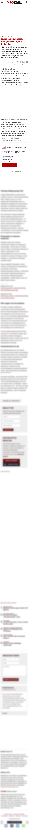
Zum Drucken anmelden (23, 65)
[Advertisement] (14, 19)
